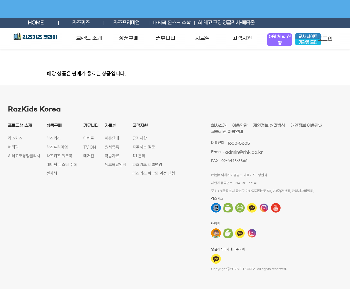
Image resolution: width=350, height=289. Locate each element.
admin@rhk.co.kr (244, 152)
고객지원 (242, 38)
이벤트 (88, 138)
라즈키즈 (15, 138)
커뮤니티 (165, 38)
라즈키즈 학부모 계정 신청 (153, 173)
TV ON (89, 147)
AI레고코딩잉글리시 (24, 155)
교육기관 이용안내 (227, 131)
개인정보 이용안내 (306, 125)
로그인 (325, 38)
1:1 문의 (138, 155)
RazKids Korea (34, 109)
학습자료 (112, 155)
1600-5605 (238, 143)
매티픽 (13, 147)
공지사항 (139, 138)
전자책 (51, 173)
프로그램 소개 (20, 125)
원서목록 (112, 147)
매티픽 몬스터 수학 (61, 164)
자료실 (202, 38)
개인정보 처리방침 (269, 125)
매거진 (88, 155)
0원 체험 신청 (280, 39)
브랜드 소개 (89, 38)
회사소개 (219, 125)
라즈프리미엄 (57, 147)
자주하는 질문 (143, 147)
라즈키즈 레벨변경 (147, 164)
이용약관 (240, 125)
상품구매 (128, 38)
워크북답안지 (115, 164)
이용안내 (112, 138)
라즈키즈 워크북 (59, 155)
